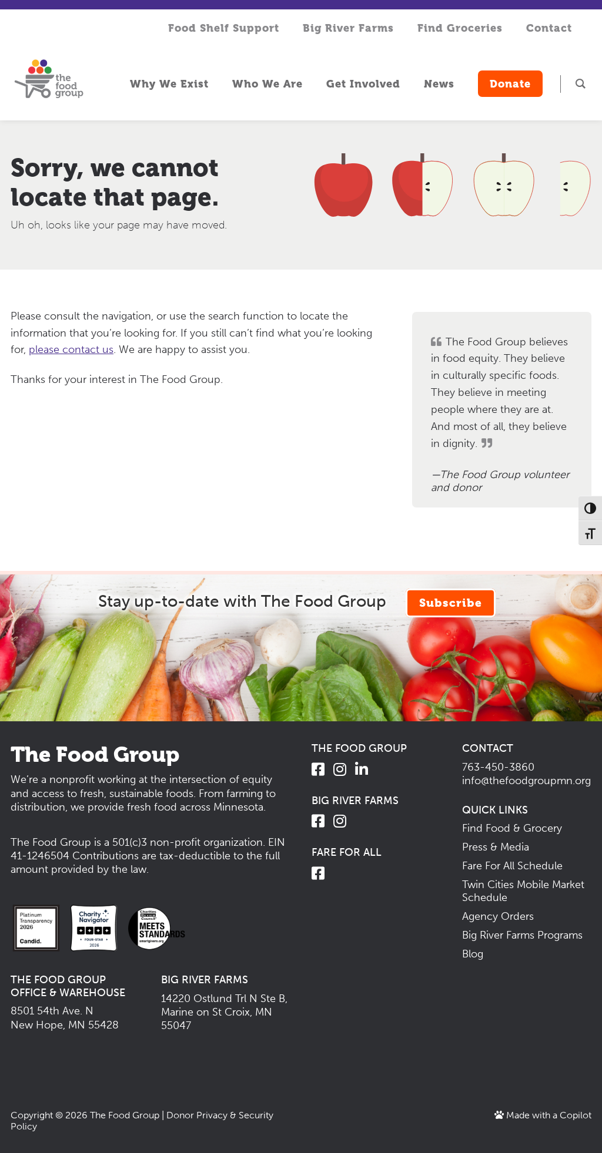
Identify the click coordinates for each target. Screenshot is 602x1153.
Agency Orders (498, 916)
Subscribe (450, 603)
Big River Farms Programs (522, 935)
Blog (472, 953)
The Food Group (124, 1115)
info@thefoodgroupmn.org (526, 780)
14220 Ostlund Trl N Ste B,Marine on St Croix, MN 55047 (224, 1012)
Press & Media (495, 847)
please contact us (71, 349)
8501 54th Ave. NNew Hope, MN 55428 (65, 1017)
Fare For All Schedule (512, 865)
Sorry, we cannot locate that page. (115, 182)
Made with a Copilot (547, 1115)
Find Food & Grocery (512, 828)
